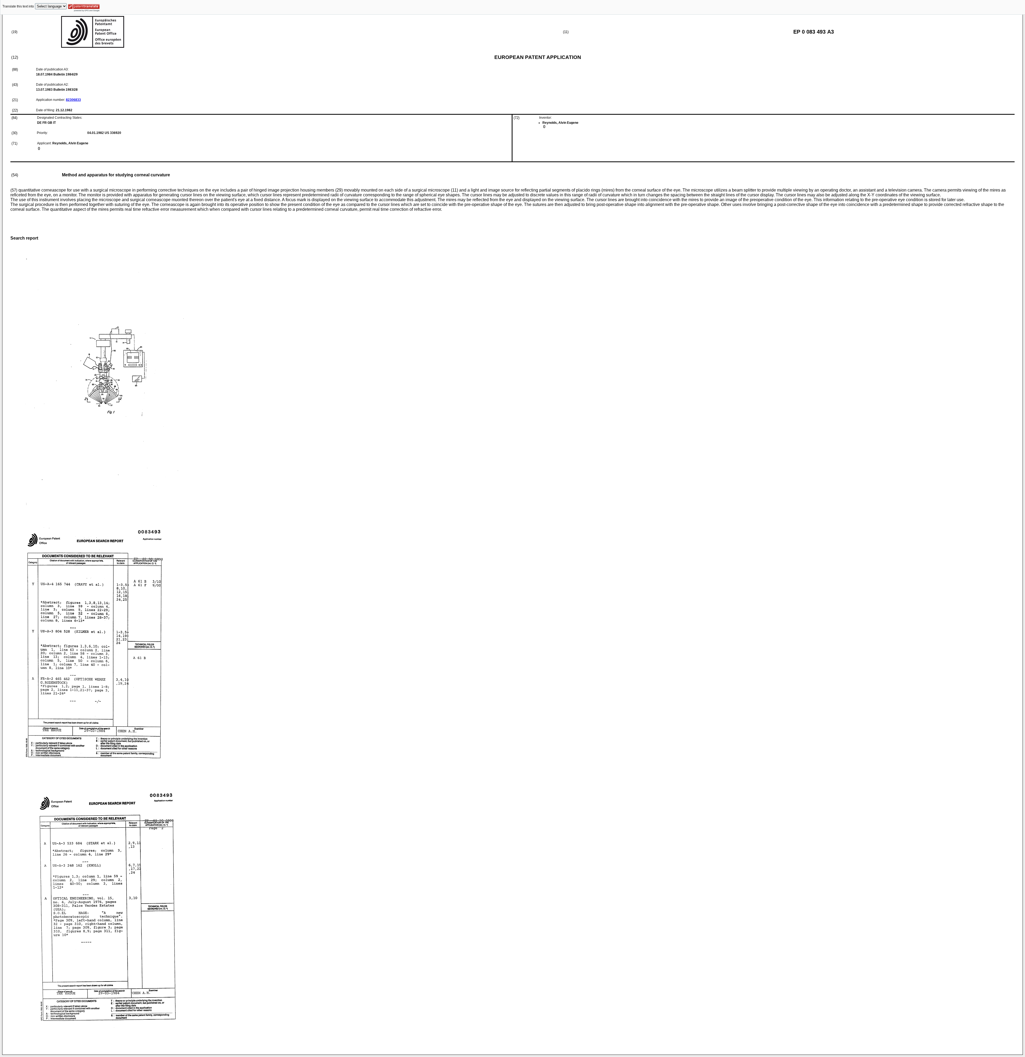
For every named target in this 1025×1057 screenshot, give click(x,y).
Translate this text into (18, 6)
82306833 (73, 100)
